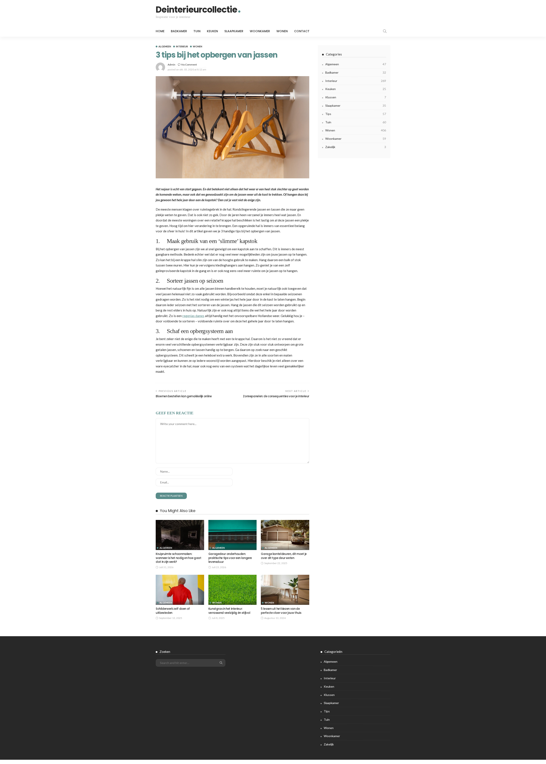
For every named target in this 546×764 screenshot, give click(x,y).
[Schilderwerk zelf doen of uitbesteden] (180, 590)
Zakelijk (355, 147)
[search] (384, 31)
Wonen (282, 31)
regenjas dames (193, 316)
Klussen (355, 97)
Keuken (212, 31)
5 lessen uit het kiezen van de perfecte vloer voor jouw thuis (281, 611)
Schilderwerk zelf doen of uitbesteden (173, 611)
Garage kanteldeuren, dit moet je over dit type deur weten (283, 556)
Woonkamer (260, 31)
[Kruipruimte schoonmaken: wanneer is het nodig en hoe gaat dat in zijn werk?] (180, 535)
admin (171, 64)
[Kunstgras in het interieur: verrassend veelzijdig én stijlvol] (232, 590)
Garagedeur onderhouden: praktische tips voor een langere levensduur (230, 558)
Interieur (182, 46)
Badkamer (179, 31)
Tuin (196, 31)
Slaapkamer (233, 31)
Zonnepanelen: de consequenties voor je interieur (276, 396)
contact (301, 31)
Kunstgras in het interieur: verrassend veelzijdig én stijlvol (229, 611)
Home (160, 31)
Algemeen (164, 46)
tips (355, 114)
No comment (189, 64)
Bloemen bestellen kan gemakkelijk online (184, 396)
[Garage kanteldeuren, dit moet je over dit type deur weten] (285, 535)
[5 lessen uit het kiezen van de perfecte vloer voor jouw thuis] (285, 590)
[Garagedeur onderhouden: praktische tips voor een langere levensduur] (232, 535)
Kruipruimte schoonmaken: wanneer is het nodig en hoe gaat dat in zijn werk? (178, 558)
